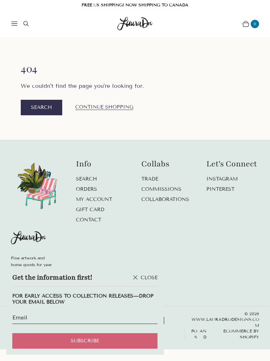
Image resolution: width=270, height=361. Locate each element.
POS (194, 333)
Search (41, 107)
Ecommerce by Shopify (241, 333)
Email (19, 317)
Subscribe (85, 341)
